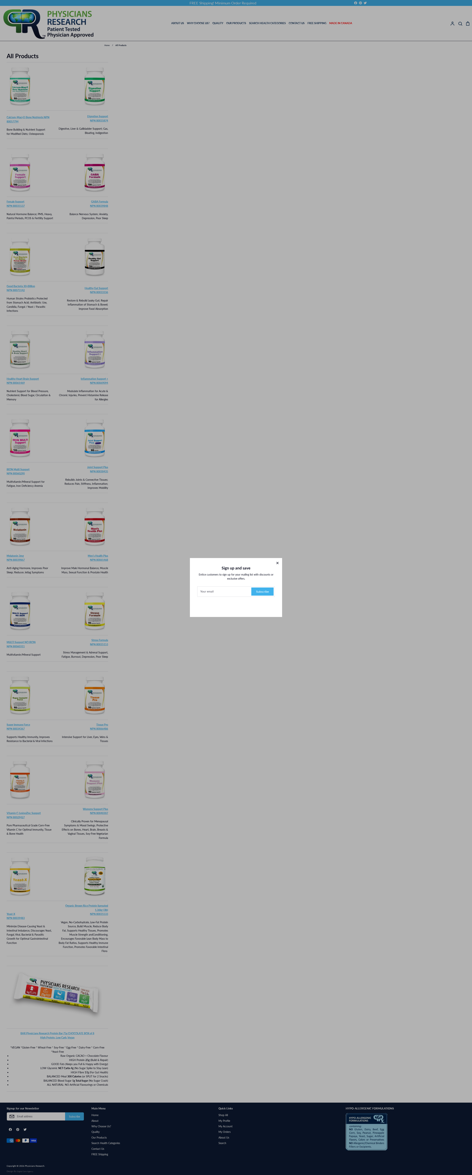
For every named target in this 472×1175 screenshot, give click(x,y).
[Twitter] (243, 606)
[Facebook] (228, 606)
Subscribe (262, 591)
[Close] (277, 563)
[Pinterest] (236, 606)
